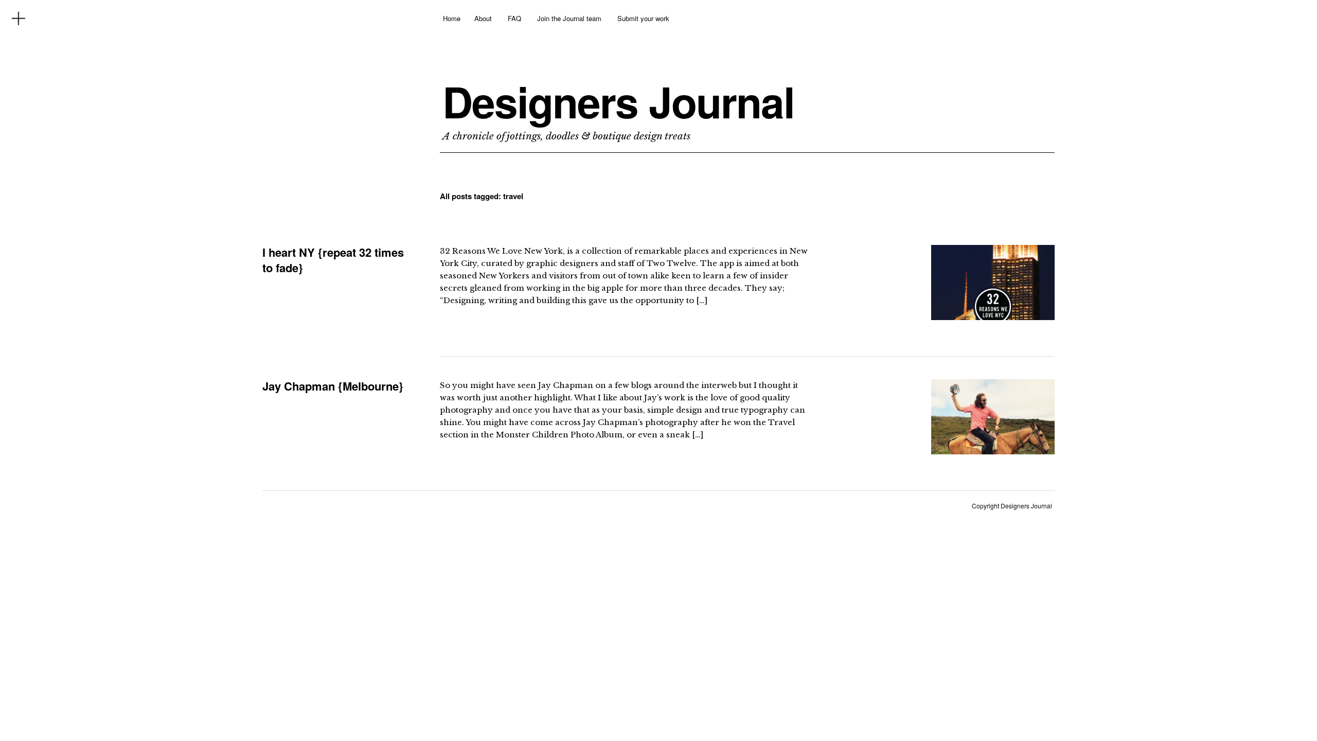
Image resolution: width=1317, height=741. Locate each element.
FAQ (514, 18)
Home (451, 18)
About (483, 18)
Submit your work (643, 18)
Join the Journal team (569, 18)
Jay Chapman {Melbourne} (332, 386)
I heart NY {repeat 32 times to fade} (333, 260)
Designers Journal (618, 101)
